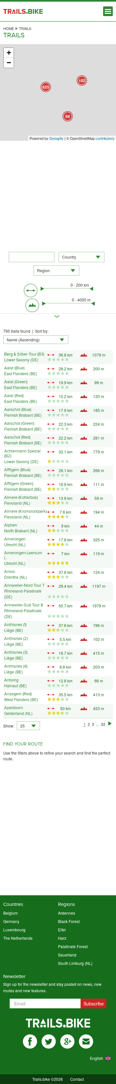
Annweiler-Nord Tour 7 (24, 585)
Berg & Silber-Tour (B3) (24, 354)
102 (82, 80)
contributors (105, 138)
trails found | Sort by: (25, 331)
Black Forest (69, 921)
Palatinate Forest (73, 946)
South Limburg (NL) (75, 963)
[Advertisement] (58, 194)
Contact (77, 1079)
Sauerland (67, 954)
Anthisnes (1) (15, 624)
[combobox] (81, 257)
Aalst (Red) (14, 395)
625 (46, 87)
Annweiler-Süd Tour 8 (23, 605)
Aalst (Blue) (14, 368)
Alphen (10, 525)
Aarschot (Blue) (17, 409)
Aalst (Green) (15, 382)
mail (86, 1041)
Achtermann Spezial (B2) (22, 454)
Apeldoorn (13, 707)
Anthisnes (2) (16, 638)
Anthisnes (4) (15, 666)
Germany (11, 921)
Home (8, 28)
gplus (67, 1041)
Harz (62, 938)
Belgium (10, 913)
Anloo (9, 571)
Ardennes (66, 913)
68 (67, 116)
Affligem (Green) (18, 483)
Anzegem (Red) (18, 694)
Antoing (11, 680)
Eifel (62, 929)
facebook (30, 1041)
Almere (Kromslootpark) (25, 511)
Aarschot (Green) (19, 423)
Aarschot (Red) (17, 437)
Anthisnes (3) (15, 652)
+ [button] (9, 53)
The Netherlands (18, 938)
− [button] (9, 63)
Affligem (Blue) (17, 469)
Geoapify (56, 138)
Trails (25, 28)
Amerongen (14, 539)
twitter (49, 1041)
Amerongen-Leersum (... (23, 555)
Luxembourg (14, 929)
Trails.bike (23, 11)
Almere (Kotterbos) (21, 497)
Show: (8, 725)
